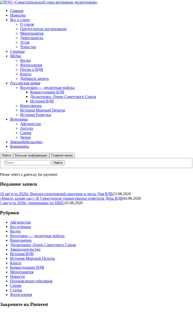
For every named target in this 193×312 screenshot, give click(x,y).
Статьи (16, 290)
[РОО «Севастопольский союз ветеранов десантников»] (49, 2)
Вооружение (21, 240)
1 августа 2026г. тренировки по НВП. (32, 203)
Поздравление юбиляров (31, 281)
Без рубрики (20, 227)
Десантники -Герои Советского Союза (43, 245)
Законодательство (25, 249)
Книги (15, 263)
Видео (15, 231)
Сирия (15, 285)
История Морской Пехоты (32, 258)
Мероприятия (21, 272)
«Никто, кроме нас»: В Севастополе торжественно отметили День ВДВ (61, 198)
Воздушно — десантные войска (37, 236)
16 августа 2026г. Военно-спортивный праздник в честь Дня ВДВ (56, 194)
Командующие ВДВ (27, 267)
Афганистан (20, 222)
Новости (17, 276)
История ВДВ (22, 254)
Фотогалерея (21, 294)
